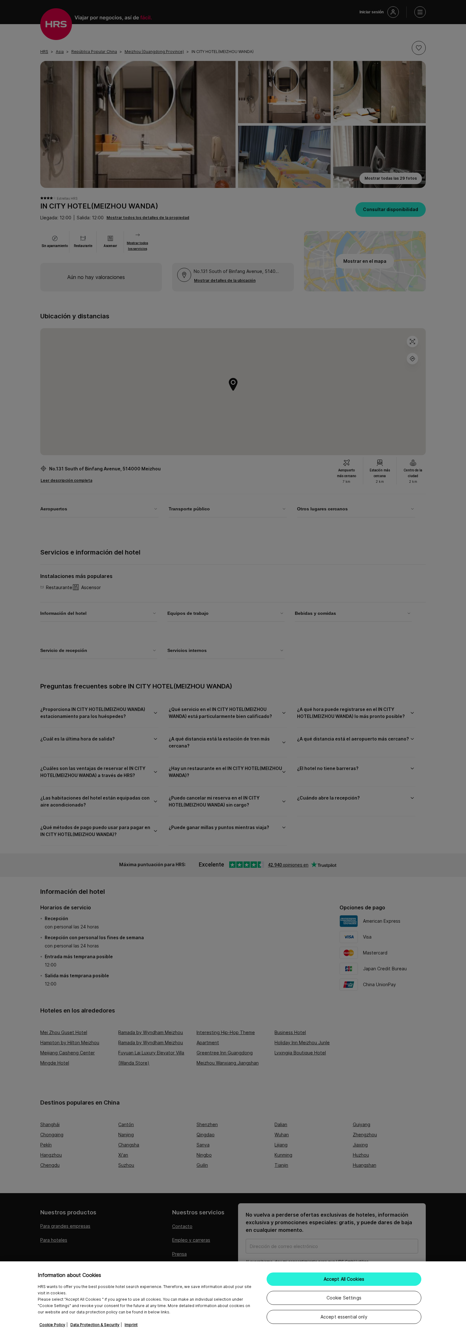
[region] (233, 1298)
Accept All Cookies (344, 1279)
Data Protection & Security (95, 1324)
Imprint (131, 1324)
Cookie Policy (52, 1324)
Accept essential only (343, 1316)
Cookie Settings (344, 1297)
